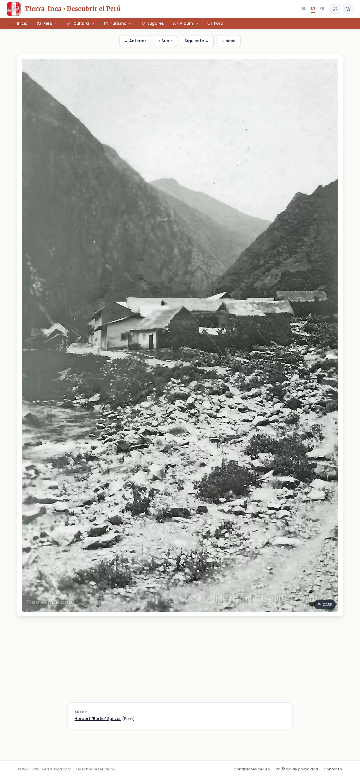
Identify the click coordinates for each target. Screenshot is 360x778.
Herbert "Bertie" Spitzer (98, 718)
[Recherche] (335, 9)
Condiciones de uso (251, 769)
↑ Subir (165, 41)
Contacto (332, 769)
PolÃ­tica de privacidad (297, 769)
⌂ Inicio (228, 41)
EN (304, 8)
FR (322, 8)
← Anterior (135, 41)
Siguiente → (196, 41)
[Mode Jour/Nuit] (348, 9)
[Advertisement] (180, 663)
